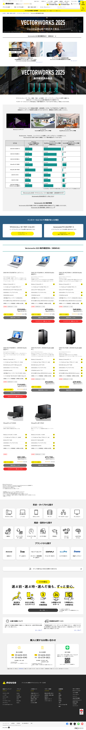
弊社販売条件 (21, 668)
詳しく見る (42, 610)
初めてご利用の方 (76, 688)
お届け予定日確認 (76, 698)
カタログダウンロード (77, 700)
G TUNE (18, 695)
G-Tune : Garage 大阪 (63, 704)
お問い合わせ (66, 1)
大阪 (59, 702)
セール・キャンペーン (45, 7)
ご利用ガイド (43, 1)
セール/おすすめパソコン (8, 704)
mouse (18, 693)
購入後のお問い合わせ (49, 693)
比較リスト (83, 10)
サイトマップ (75, 705)
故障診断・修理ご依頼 (49, 695)
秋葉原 (60, 695)
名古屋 (60, 700)
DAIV (18, 698)
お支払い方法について (35, 695)
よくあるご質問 (34, 702)
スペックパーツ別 (66, 537)
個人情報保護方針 (25, 723)
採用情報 (18, 723)
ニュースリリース (6, 723)
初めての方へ (36, 1)
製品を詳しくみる (15, 317)
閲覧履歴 (83, 4)
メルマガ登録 (50, 1)
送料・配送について (35, 697)
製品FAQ (46, 697)
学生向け (55, 536)
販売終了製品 (75, 702)
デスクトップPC (9, 516)
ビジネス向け (43, 536)
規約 (31, 723)
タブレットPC (36, 516)
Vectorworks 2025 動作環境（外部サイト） (42, 207)
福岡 (59, 706)
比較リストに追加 (8, 314)
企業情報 (56, 1)
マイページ (75, 3)
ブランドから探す (6, 7)
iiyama (18, 702)
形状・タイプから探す (19, 7)
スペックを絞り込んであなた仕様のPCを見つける (45, 568)
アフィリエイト (76, 694)
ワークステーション (63, 516)
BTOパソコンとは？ (77, 690)
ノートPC (22, 516)
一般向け (8, 536)
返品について (33, 700)
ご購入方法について (35, 693)
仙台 (59, 693)
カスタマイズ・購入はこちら (43, 321)
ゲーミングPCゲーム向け (19, 537)
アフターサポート (74, 1)
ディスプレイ (77, 516)
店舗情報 (61, 1)
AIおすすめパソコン (78, 537)
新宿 (59, 697)
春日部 (60, 698)
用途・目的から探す (32, 7)
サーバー (50, 516)
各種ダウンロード (48, 698)
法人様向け (75, 703)
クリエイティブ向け (31, 537)
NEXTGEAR (19, 697)
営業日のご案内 (34, 698)
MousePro (19, 700)
